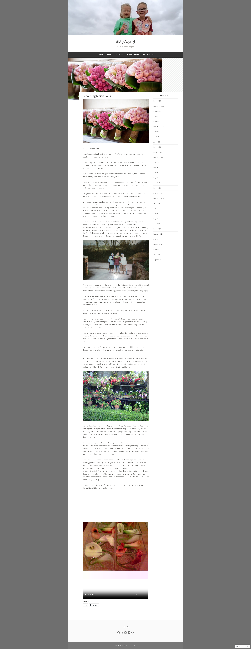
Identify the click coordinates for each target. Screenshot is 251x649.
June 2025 (156, 116)
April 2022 (156, 142)
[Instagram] (125, 632)
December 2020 (158, 167)
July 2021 (156, 162)
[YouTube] (132, 632)
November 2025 (158, 106)
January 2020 (157, 193)
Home (101, 55)
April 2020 (156, 183)
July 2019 (156, 208)
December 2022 (158, 126)
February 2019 (158, 234)
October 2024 (157, 121)
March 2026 (157, 101)
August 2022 (157, 132)
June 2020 (156, 173)
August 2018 (157, 260)
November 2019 (158, 198)
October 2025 (157, 111)
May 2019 (156, 219)
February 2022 (158, 152)
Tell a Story (148, 55)
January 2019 (157, 239)
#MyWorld (125, 42)
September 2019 (158, 203)
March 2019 (157, 229)
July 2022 (156, 137)
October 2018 (157, 249)
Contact (119, 55)
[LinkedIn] (129, 632)
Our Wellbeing (133, 55)
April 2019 (156, 224)
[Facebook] (118, 632)
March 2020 (157, 188)
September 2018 (158, 254)
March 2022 (157, 147)
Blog (109, 55)
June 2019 (156, 214)
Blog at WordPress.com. (125, 645)
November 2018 (158, 244)
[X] (122, 632)
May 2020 (156, 178)
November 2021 (158, 157)
